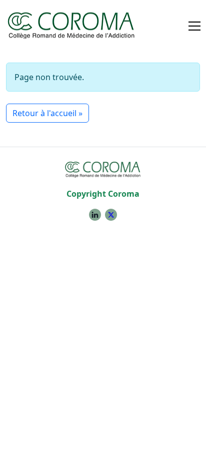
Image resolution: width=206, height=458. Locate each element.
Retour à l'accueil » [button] (47, 113)
